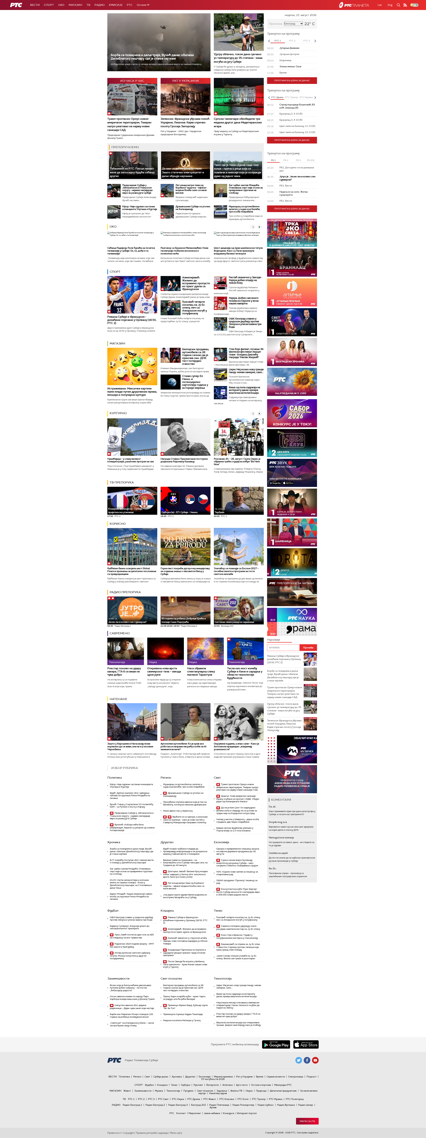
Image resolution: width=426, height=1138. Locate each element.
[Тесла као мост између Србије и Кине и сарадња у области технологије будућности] (245, 651)
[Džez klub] (292, 443)
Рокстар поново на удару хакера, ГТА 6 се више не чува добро (124, 671)
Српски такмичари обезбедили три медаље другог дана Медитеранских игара (238, 122)
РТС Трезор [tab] (291, 97)
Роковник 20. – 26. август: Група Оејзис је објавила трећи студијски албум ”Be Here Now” (237, 461)
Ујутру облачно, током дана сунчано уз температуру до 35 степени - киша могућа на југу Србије (238, 57)
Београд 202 (198, 1104)
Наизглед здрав (218, 1093)
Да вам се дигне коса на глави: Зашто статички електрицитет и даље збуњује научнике (183, 172)
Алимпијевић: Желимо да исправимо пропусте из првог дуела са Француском (196, 283)
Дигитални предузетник (283, 1090)
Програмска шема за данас (292, 80)
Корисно (118, 524)
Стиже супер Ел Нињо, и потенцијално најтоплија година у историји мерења (195, 381)
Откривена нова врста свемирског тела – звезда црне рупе (164, 671)
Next (315, 41)
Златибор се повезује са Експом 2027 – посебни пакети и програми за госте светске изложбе (236, 571)
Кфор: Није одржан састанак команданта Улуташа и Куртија (139, 207)
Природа (261, 1090)
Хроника (113, 842)
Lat (380, 5)
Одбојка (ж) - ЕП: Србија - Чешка (179, 512)
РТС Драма (193, 1099)
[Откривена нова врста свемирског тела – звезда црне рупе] (165, 651)
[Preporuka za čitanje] (292, 592)
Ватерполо (212, 1084)
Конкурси (228, 1113)
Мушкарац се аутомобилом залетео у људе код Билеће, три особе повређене (244, 209)
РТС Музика (275, 1099)
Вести (35, 5)
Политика (114, 778)
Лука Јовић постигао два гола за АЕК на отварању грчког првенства (132, 936)
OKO (61, 5)
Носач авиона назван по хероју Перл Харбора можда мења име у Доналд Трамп (132, 997)
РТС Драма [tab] (277, 97)
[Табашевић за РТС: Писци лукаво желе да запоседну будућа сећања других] (133, 165)
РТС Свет (163, 1099)
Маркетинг (195, 1113)
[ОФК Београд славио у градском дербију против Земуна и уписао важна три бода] (220, 324)
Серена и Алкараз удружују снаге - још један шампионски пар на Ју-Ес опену (238, 927)
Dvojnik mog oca (278, 822)
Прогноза (275, 23)
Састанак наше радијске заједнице (234, 620)
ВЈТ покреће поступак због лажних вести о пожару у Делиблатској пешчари (132, 861)
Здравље (221, 1090)
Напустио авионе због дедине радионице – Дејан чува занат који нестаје (132, 1007)
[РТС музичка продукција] (292, 749)
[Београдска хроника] (292, 352)
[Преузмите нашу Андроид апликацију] (276, 1044)
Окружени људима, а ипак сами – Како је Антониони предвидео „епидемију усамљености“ (236, 746)
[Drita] (292, 562)
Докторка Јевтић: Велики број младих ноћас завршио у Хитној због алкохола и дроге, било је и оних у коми (185, 874)
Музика (159, 1090)
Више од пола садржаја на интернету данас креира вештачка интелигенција (244, 390)
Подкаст (312, 1076)
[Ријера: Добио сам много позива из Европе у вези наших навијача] (220, 303)
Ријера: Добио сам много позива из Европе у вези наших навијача (244, 300)
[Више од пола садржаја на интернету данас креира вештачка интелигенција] (220, 392)
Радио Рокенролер (243, 1104)
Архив (213, 1107)
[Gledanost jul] (292, 382)
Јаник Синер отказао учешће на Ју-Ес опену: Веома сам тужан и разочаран (236, 957)
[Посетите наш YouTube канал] (315, 1060)
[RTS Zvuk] (292, 473)
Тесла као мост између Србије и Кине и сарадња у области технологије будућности (244, 673)
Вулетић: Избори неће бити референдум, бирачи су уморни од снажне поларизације (132, 827)
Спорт (49, 5)
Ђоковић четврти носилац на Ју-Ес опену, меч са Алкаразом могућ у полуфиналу (194, 307)
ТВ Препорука (122, 482)
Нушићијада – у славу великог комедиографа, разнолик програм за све (130, 460)
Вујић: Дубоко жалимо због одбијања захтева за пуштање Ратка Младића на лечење (130, 796)
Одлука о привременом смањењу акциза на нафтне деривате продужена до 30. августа (237, 851)
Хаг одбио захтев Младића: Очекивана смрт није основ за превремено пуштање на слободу (246, 189)
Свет (217, 778)
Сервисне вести (276, 1076)
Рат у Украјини (244, 1076)
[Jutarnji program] (292, 292)
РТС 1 (131, 1099)
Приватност (114, 1132)
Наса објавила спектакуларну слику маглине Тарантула (201, 671)
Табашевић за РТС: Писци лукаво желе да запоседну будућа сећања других (132, 172)
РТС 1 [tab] (277, 40)
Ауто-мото (242, 1084)
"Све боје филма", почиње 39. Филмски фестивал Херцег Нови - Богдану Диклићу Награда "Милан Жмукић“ (246, 353)
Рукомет (198, 1084)
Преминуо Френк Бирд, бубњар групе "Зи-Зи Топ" (185, 1007)
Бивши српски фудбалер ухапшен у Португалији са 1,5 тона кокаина (234, 829)
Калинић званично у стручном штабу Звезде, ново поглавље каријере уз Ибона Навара (185, 941)
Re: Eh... (273, 868)
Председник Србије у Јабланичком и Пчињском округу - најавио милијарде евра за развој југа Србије (137, 189)
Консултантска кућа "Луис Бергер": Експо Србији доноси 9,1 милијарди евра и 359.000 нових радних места (238, 892)
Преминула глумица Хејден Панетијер (183, 1014)
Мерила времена (223, 1076)
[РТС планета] (354, 5)
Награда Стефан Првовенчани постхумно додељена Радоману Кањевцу (184, 460)
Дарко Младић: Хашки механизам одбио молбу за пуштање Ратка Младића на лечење (131, 896)
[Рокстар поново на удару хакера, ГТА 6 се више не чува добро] (125, 651)
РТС (129, 5)
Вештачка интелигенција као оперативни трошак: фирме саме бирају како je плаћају (238, 1024)
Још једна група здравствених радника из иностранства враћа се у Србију (185, 896)
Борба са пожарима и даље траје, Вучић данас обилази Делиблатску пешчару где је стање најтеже (152, 57)
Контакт (181, 1113)
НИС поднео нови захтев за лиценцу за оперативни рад (237, 873)
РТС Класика (226, 1099)
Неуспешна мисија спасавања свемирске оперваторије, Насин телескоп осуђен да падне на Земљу (237, 1005)
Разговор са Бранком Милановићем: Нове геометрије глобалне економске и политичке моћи (184, 250)
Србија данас (160, 1076)
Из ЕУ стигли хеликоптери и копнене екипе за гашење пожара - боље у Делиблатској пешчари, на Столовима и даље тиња (131, 884)
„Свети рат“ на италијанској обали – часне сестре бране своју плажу (132, 1024)
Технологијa (223, 979)
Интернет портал (247, 1113)
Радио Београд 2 (155, 1104)
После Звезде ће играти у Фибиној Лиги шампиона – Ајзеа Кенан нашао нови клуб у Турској (185, 964)
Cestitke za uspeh (278, 853)
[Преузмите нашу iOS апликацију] (306, 1044)
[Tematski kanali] (292, 622)
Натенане (118, 699)
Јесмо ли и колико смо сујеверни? (127, 620)
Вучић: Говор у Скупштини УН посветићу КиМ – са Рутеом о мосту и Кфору (131, 805)
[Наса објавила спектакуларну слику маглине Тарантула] (205, 651)
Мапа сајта (307, 1121)
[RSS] (405, 5)
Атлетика (227, 1084)
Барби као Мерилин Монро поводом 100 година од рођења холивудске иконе (131, 1015)
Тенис (218, 911)
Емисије (115, 5)
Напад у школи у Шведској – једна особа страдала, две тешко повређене (237, 820)
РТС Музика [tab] (306, 97)
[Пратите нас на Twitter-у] (298, 1060)
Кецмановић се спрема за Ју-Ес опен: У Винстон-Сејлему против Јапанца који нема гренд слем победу (238, 947)
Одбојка (185, 1084)
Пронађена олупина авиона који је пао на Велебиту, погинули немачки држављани (185, 803)
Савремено (120, 633)
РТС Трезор (259, 1099)
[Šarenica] (292, 532)
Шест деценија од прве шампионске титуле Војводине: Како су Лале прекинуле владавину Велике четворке (238, 250)
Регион (166, 778)
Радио (100, 5)
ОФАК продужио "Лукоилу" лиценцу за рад (236, 881)
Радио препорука (125, 592)
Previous (268, 41)
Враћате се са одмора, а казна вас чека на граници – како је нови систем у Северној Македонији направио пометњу (185, 819)
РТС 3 (151, 1099)
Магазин (75, 5)
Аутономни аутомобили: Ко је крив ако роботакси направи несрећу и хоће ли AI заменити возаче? (183, 746)
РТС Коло (243, 1099)
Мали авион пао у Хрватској (178, 810)
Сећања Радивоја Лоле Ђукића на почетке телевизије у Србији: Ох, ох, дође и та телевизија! (131, 250)
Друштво (167, 842)
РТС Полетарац (295, 1099)
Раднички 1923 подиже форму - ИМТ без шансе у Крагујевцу (132, 945)
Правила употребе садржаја (152, 1132)
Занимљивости (118, 979)
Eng (390, 5)
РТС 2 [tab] (292, 40)
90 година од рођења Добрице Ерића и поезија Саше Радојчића (183, 618)
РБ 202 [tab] (311, 160)
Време (259, 1076)
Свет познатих (171, 979)
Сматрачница (295, 1076)
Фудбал (112, 911)
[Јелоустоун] (292, 503)
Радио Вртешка (286, 1104)
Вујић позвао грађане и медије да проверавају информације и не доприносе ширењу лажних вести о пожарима (185, 851)
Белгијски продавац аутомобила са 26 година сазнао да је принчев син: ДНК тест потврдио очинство (195, 356)
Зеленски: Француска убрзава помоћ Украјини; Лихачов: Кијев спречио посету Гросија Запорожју (185, 122)
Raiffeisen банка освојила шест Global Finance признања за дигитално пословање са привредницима (131, 571)
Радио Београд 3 (178, 1104)
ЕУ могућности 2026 (213, 1079)
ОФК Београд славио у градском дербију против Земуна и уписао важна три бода (245, 323)
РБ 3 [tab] (298, 160)
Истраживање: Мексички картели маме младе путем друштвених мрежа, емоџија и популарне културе (132, 392)
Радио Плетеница (219, 1104)
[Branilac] (292, 263)
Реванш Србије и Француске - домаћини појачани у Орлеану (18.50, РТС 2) (131, 320)
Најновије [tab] (273, 639)
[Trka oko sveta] (292, 233)
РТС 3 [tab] (306, 40)
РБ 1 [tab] (273, 160)
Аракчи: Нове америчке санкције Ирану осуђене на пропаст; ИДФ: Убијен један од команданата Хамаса (237, 799)
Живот (127, 1090)
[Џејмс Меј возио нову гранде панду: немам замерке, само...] (220, 374)
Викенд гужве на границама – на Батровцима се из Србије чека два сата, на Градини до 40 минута (185, 863)
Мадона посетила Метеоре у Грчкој (182, 1020)
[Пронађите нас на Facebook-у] (307, 1060)
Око (113, 227)
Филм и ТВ (236, 1090)
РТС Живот (209, 1099)
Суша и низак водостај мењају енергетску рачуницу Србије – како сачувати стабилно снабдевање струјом (237, 863)
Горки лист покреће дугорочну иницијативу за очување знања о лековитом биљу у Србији (185, 571)
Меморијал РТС (283, 1084)
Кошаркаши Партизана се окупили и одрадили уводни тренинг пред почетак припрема (184, 952)
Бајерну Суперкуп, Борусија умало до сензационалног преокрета (129, 927)
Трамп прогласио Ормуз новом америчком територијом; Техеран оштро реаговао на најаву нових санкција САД (129, 124)
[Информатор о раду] (292, 779)
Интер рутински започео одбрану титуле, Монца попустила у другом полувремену (130, 955)
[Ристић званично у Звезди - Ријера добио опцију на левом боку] (220, 282)
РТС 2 (141, 1099)
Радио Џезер (305, 1104)
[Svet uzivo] (292, 322)
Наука (249, 1090)
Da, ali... (273, 806)
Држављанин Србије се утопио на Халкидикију (193, 207)
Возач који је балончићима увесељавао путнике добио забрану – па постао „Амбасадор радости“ (130, 988)
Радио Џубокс (266, 1104)
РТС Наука (178, 1099)
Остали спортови (261, 1084)
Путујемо (188, 1090)
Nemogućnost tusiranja (281, 837)
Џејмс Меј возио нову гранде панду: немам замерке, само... (246, 371)
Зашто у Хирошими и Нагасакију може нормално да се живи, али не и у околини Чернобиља (130, 746)
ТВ (88, 5)
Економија (221, 842)
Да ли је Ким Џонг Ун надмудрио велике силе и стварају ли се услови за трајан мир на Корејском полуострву (236, 810)
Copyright (128, 1132)
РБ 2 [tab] (285, 160)
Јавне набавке (212, 1113)
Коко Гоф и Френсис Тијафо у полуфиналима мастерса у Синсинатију (237, 936)
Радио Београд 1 (132, 1104)
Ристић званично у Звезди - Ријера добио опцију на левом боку (245, 280)
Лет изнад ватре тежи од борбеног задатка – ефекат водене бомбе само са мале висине (191, 189)
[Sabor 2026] (292, 413)
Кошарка (167, 911)
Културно (118, 413)
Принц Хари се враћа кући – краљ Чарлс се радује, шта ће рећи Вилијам (184, 997)
